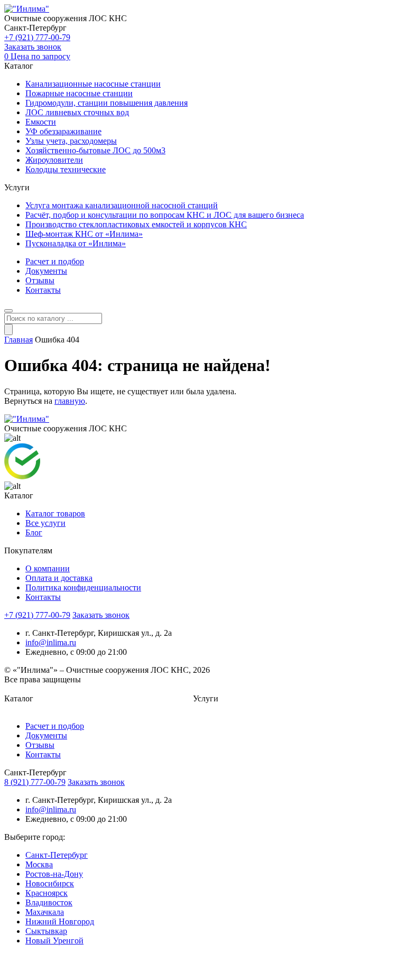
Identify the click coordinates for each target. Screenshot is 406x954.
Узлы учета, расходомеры (71, 140)
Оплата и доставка (59, 577)
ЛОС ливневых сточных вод (77, 112)
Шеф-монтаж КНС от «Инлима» (84, 233)
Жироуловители (54, 159)
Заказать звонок (32, 46)
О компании (47, 568)
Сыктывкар (46, 931)
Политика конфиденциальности (83, 587)
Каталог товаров (55, 513)
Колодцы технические (65, 169)
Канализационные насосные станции (93, 83)
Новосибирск (49, 883)
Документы (46, 270)
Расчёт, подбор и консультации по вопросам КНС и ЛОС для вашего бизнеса (164, 214)
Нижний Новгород (59, 921)
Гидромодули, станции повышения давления (106, 102)
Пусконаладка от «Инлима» (75, 243)
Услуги (205, 698)
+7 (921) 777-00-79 (37, 37)
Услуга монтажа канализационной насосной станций (121, 205)
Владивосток (48, 902)
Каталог (18, 698)
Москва (39, 864)
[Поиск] (8, 329)
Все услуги (45, 522)
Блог (33, 532)
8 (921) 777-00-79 (35, 781)
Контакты (43, 289)
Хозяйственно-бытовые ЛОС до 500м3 (95, 150)
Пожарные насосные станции (79, 93)
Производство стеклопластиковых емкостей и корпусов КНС (136, 224)
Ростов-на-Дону (54, 873)
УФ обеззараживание (63, 131)
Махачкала (44, 911)
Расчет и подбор (54, 261)
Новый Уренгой (54, 940)
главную (69, 400)
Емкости (40, 121)
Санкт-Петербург (56, 854)
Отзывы (39, 280)
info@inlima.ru (50, 642)
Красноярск (46, 892)
